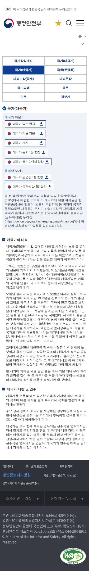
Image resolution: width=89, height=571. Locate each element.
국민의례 (23, 88)
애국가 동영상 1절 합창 (28, 177)
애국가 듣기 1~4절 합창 (28, 161)
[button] (69, 23)
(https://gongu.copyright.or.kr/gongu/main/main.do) (39, 221)
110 (49, 526)
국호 (65, 88)
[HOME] (80, 37)
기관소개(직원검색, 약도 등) (59, 475)
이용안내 (7, 466)
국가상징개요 (23, 61)
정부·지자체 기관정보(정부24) (20, 483)
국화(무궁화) (65, 70)
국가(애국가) (23, 70)
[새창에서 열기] (73, 557)
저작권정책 (66, 466)
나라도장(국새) (23, 79)
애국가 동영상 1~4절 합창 (29, 186)
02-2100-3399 (44, 531)
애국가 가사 (20, 143)
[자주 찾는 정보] (58, 23)
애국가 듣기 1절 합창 (26, 152)
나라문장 (65, 79)
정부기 (65, 97)
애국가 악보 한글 (24, 124)
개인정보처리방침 (16, 475)
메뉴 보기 (82, 44)
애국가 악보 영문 (24, 133)
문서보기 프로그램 (36, 466)
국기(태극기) (65, 61)
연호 (23, 97)
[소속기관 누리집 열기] (22, 498)
